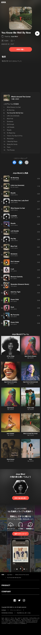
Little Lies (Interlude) (13, 116)
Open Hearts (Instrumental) (30, 382)
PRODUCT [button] (6, 585)
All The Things (10, 356)
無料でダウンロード (20, 534)
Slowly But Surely (12, 144)
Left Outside (10, 127)
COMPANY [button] (6, 591)
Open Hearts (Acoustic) (10, 382)
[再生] (37, 33)
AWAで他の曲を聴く (20, 498)
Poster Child (30, 408)
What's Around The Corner (21, 97)
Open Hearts (10, 408)
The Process (11, 150)
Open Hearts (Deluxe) (30, 356)
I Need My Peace (12, 141)
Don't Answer (10, 433)
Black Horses (10, 459)
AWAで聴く (20, 49)
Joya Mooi (14, 36)
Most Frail (10, 119)
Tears (8, 147)
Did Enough (10, 124)
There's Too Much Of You (14, 136)
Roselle (9, 130)
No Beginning (11, 133)
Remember (10, 138)
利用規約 (4, 610)
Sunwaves (10, 121)
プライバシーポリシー (15, 610)
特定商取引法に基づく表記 (24, 613)
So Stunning (10, 110)
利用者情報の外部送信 (7, 613)
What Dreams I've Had (14, 107)
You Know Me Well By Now (14, 577)
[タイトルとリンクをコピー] (27, 162)
